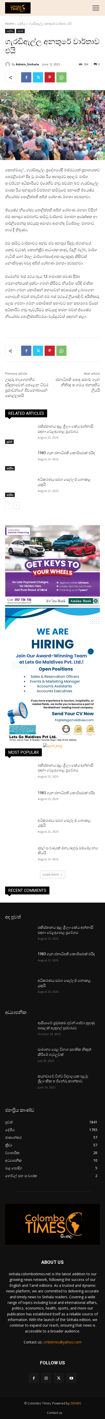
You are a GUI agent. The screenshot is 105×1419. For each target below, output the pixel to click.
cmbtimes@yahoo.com (62, 1342)
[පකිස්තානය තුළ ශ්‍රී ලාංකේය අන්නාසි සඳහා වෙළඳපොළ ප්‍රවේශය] (19, 434)
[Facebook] (26, 77)
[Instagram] (46, 1378)
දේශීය (21, 23)
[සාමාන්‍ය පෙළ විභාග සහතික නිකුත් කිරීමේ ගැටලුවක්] (19, 1057)
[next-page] (16, 505)
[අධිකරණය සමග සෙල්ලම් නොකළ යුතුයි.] (19, 487)
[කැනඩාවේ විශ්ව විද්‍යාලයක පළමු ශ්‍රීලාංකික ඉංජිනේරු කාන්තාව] (19, 1084)
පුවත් (20, 31)
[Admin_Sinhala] (8, 64)
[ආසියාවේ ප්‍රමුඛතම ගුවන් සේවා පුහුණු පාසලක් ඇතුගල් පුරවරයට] (19, 1030)
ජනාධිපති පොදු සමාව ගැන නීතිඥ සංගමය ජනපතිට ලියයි (78, 385)
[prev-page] (8, 505)
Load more (51, 874)
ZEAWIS (75, 1403)
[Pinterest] (50, 77)
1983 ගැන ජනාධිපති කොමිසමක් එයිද (66, 453)
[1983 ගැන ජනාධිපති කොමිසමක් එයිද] (19, 460)
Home (9, 23)
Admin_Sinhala (27, 64)
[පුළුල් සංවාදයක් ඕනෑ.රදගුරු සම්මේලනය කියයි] (19, 856)
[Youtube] (71, 1378)
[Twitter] (38, 77)
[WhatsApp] (61, 77)
